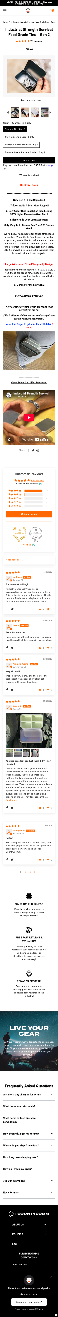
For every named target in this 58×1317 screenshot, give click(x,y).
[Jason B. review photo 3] (18, 753)
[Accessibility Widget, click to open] (56, 1315)
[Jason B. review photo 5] (35, 753)
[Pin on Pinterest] (37, 450)
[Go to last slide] (7, 112)
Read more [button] (11, 800)
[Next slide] (50, 112)
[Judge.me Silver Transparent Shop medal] (35, 533)
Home (5, 22)
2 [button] (25, 872)
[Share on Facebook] (28, 450)
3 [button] (30, 872)
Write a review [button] (29, 514)
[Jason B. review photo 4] (26, 753)
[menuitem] (15, 112)
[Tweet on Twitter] (33, 450)
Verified (27, 545)
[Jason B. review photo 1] (29, 730)
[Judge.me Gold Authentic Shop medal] (19, 533)
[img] (13, 573)
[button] (23, 41)
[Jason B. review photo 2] (10, 753)
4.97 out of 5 (37, 481)
